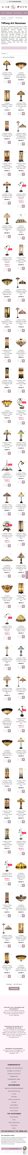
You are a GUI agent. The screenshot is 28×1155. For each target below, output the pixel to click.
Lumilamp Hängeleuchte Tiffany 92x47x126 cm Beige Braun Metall (21, 229)
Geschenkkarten (14, 1107)
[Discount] (18, 6)
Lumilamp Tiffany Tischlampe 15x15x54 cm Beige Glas (7, 135)
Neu (3, 13)
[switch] (24, 1153)
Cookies (14, 1093)
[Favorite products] (23, 7)
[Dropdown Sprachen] (8, 7)
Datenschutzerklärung (14, 1091)
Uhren (14, 1119)
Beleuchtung (17, 13)
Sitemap (14, 1102)
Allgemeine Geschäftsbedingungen (14, 1088)
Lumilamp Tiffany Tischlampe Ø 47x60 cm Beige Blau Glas (7, 506)
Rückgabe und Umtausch (14, 1070)
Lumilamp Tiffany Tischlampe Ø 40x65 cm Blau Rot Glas (21, 659)
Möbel (14, 1128)
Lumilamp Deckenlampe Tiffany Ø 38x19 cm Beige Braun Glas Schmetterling (7, 721)
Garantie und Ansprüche (14, 1073)
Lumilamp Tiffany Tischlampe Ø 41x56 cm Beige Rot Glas (7, 195)
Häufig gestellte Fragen (14, 1079)
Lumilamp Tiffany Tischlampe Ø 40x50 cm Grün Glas (7, 74)
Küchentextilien (14, 1117)
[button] (21, 7)
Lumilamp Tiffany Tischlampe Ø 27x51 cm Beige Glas (21, 474)
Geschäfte (14, 1096)
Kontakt (14, 1082)
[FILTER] (27, 577)
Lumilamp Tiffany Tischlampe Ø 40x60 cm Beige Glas (21, 752)
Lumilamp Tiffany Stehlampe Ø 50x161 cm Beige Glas (21, 690)
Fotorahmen (14, 1125)
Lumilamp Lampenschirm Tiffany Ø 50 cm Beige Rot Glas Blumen (21, 876)
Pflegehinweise (14, 1076)
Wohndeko (9, 13)
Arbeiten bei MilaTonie (14, 1099)
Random (5, 54)
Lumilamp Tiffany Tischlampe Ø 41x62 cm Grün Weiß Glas (21, 444)
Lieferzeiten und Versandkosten (14, 1068)
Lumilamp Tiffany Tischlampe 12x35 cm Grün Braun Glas (7, 782)
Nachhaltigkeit (14, 1105)
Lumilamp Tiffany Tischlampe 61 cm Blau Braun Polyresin (7, 875)
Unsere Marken (14, 1110)
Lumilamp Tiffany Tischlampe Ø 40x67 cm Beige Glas (21, 506)
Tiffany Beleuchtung (14, 1122)
